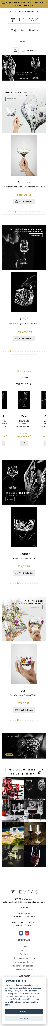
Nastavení (24, 1018)
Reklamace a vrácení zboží (24, 966)
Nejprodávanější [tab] (24, 383)
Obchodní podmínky (24, 962)
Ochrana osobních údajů (24, 958)
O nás (24, 946)
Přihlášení (33, 30)
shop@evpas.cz (27, 925)
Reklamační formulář (24, 970)
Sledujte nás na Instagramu (24, 771)
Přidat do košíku (25, 201)
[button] (21, 78)
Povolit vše (24, 1012)
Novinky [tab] (24, 377)
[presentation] (6, 174)
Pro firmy (24, 954)
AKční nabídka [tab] (24, 371)
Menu (23, 41)
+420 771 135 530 (28, 922)
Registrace (22, 30)
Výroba (24, 950)
